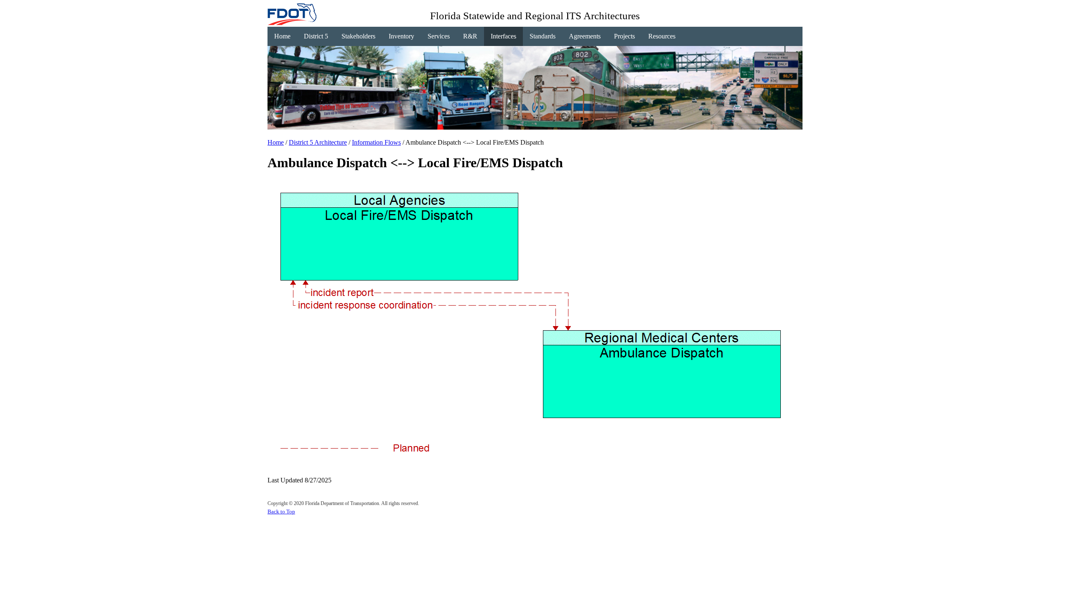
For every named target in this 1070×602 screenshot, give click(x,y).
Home (282, 36)
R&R (470, 36)
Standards (542, 36)
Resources (661, 36)
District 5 (316, 36)
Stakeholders (358, 36)
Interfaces (503, 36)
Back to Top (281, 511)
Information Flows (376, 142)
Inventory (401, 36)
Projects (624, 36)
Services (439, 36)
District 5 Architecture (318, 142)
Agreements (585, 36)
